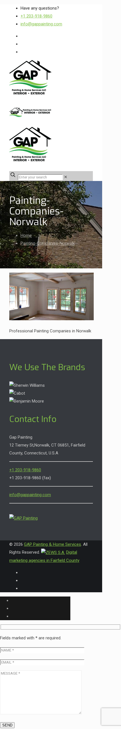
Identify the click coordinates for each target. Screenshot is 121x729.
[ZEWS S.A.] (53, 552)
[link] (66, 177)
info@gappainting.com (41, 23)
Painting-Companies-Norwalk (48, 243)
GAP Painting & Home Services (52, 544)
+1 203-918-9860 (36, 16)
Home (26, 235)
